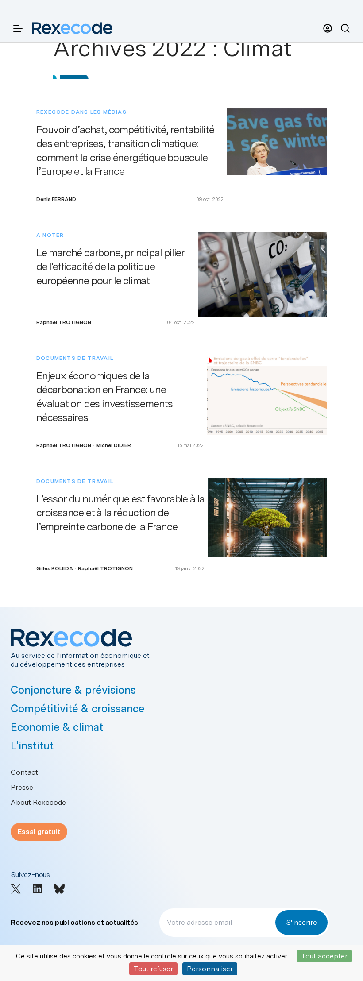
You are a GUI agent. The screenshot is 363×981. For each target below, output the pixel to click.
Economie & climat (57, 727)
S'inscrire (301, 922)
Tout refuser (153, 969)
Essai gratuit (39, 831)
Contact (24, 772)
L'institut (32, 745)
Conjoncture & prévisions (73, 690)
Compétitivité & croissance (78, 708)
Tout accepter (324, 956)
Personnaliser (210, 969)
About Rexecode (38, 802)
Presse (22, 787)
